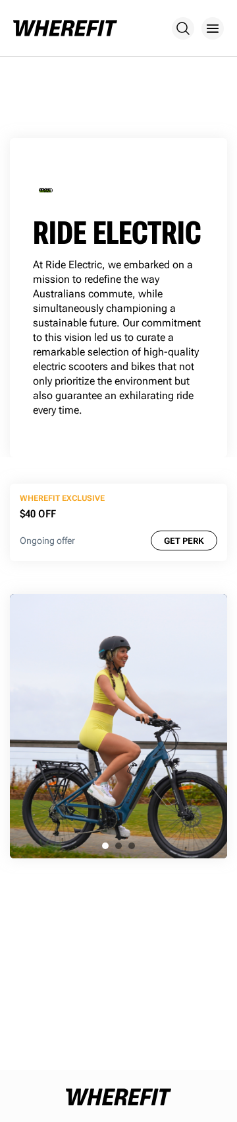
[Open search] (183, 28)
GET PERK (184, 541)
